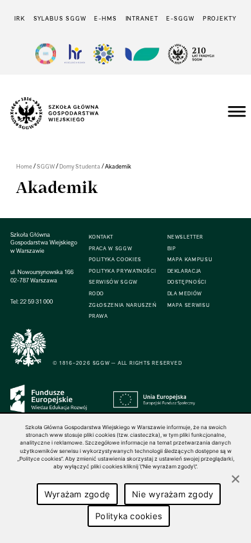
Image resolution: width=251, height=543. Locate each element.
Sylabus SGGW (59, 18)
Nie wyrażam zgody (172, 494)
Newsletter (185, 237)
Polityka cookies (128, 516)
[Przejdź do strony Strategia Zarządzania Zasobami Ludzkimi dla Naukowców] (74, 53)
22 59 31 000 (36, 301)
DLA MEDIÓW (184, 294)
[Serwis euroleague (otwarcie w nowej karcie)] (103, 53)
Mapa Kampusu (190, 259)
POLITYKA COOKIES (115, 259)
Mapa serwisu (188, 305)
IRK (19, 18)
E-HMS (105, 18)
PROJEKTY (220, 18)
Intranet (142, 18)
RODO (97, 294)
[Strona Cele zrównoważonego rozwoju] (45, 53)
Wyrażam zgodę (77, 494)
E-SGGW (180, 18)
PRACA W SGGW (111, 249)
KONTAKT (101, 237)
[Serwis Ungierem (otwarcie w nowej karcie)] (141, 53)
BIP (171, 249)
